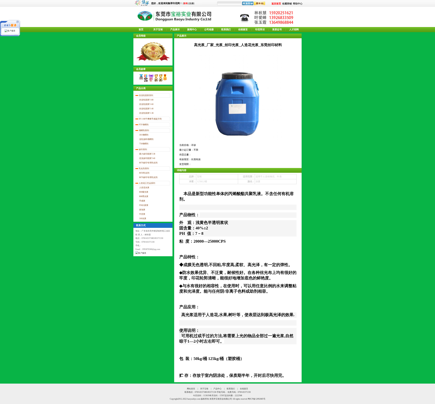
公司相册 (209, 29)
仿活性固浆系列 (146, 95)
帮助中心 (297, 3)
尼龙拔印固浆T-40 (147, 158)
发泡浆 (142, 209)
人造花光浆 (144, 187)
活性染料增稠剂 (146, 139)
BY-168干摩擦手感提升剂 (150, 119)
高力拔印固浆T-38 (147, 154)
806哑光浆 (143, 192)
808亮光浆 (143, 196)
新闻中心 (192, 29)
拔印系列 (143, 149)
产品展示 (175, 29)
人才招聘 (294, 29)
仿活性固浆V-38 (146, 113)
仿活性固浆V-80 (146, 100)
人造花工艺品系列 (147, 183)
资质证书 (277, 29)
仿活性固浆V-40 (146, 108)
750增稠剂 (143, 143)
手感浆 (142, 201)
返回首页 (276, 3)
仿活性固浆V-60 (146, 104)
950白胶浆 (143, 205)
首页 (141, 29)
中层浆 (142, 214)
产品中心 (217, 389)
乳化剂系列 (144, 168)
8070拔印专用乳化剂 (148, 163)
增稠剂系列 (144, 130)
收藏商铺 (287, 3)
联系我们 (226, 29)
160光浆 (142, 218)
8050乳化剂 (144, 173)
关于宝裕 (158, 29)
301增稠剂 (143, 135)
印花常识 (260, 29)
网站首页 (191, 389)
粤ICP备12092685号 (256, 399)
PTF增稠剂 (144, 124)
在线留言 (243, 29)
